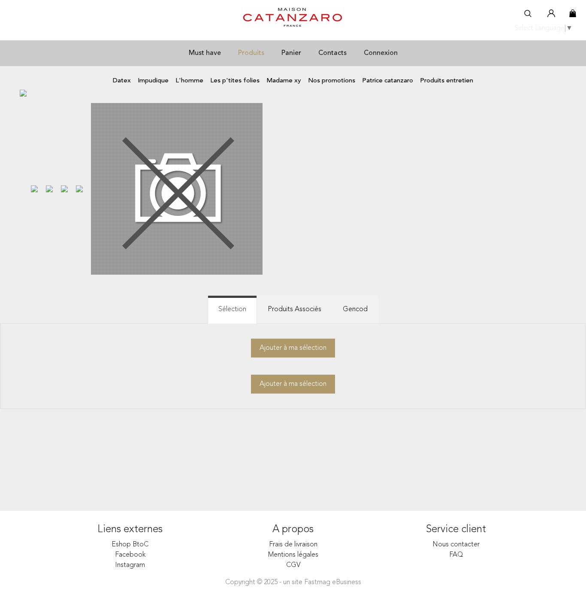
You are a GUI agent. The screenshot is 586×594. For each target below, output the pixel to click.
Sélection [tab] (232, 309)
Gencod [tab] (355, 309)
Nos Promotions (331, 81)
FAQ (456, 555)
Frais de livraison (293, 544)
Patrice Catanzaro (387, 81)
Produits (251, 53)
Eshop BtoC (130, 544)
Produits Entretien (446, 81)
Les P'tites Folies (235, 81)
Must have (205, 53)
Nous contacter (456, 544)
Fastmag (317, 582)
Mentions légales (293, 555)
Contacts (332, 53)
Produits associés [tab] (294, 309)
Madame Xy (283, 81)
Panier (291, 53)
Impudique (153, 81)
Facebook (130, 555)
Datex (122, 81)
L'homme (189, 81)
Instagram (130, 565)
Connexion (381, 53)
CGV (293, 565)
